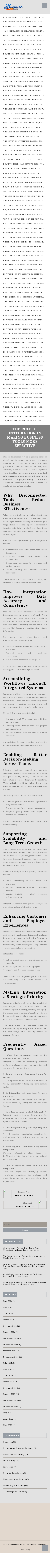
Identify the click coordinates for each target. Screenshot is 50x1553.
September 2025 (11, 1357)
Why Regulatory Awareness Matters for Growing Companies (24, 100)
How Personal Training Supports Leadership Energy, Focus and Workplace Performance (24, 26)
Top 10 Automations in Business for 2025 (24, 214)
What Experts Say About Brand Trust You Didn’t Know (24, 334)
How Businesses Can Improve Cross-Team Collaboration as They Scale (24, 164)
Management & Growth (14, 1479)
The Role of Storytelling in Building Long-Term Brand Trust (24, 132)
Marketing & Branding (14, 1485)
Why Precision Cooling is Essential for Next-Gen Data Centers (24, 205)
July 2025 (7, 1363)
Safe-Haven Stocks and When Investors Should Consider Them (24, 86)
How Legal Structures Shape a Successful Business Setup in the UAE (24, 54)
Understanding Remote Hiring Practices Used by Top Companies (24, 260)
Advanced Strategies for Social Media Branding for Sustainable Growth (24, 421)
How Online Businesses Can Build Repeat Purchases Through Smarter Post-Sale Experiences (24, 91)
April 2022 (8, 1419)
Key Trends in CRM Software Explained (23, 269)
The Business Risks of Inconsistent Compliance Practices (24, 136)
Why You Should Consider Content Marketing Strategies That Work (24, 219)
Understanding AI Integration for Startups (24, 251)
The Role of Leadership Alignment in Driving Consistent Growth (24, 72)
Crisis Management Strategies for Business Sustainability (24, 31)
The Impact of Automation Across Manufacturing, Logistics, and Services (24, 141)
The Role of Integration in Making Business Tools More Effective (24, 68)
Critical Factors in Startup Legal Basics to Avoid (24, 224)
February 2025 (10, 1388)
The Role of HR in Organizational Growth (24, 58)
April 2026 (8, 1313)
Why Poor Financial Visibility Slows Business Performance (24, 159)
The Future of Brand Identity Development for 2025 (24, 301)
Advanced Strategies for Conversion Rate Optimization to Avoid (24, 279)
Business (7, 1442)
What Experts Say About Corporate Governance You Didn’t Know (24, 389)
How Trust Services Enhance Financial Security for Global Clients (24, 127)
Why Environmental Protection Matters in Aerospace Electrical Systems (24, 118)
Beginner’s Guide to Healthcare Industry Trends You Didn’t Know (24, 384)
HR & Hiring (9, 1460)
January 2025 (9, 1394)
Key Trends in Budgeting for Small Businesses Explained (24, 233)
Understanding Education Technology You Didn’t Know (24, 407)
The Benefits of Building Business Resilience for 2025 (24, 370)
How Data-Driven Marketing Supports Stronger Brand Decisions (24, 95)
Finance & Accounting (13, 1454)
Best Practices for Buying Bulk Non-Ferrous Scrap (24, 182)
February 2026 (10, 1326)
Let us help (25, 1550)
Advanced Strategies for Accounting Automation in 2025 (24, 393)
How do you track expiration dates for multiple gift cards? (24, 210)
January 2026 (9, 1332)
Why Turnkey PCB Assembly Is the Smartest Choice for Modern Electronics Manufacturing (24, 228)
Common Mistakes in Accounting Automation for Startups (24, 324)
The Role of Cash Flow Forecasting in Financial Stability (24, 196)
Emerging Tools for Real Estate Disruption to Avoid (24, 357)
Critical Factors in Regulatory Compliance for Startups (24, 283)
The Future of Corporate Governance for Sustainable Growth (24, 265)
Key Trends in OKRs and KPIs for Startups (24, 320)
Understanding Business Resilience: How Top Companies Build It (24, 242)
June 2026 (7, 1301)
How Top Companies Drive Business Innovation (24, 292)
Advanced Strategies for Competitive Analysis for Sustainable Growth (24, 347)
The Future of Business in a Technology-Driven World (24, 104)
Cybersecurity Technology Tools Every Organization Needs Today (24, 17)
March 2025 (8, 1381)
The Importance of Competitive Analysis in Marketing (24, 22)
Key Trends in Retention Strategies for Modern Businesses (24, 329)
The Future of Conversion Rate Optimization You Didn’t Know (24, 375)
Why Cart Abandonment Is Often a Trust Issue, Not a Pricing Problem (24, 113)
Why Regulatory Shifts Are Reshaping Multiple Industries (24, 146)
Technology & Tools (13, 1491)
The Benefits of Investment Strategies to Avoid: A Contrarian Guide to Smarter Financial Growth (24, 416)
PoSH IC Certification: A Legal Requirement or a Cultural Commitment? (24, 123)
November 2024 (10, 1406)
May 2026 (7, 1307)
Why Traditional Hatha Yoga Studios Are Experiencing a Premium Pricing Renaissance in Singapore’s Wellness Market (24, 40)
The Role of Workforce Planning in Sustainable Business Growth (24, 109)
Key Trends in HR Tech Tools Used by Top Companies (24, 288)
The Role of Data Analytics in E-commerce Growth (24, 77)
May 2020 (7, 1425)
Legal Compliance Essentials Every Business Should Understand (24, 36)
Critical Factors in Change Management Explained (24, 237)
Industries (8, 1466)
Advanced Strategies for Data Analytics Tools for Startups (24, 379)
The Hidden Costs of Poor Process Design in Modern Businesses (24, 201)
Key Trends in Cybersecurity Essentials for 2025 (24, 274)
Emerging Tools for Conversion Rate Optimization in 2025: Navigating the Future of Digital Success (24, 361)
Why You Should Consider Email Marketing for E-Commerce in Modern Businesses (24, 412)
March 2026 (8, 1319)
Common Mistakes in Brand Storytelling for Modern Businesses (24, 343)
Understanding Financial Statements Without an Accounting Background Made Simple (24, 63)
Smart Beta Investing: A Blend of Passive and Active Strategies (24, 81)
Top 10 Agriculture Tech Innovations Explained (24, 306)
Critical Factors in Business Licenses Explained (24, 256)
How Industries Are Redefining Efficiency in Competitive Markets (24, 178)
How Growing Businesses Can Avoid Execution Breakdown (24, 173)
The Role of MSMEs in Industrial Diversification (24, 49)
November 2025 (10, 1344)
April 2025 (8, 1375)
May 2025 (7, 1369)
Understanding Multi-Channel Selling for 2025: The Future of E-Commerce (24, 338)
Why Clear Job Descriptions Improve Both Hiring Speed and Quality (24, 191)
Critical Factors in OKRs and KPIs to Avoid (24, 246)
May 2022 (7, 1412)
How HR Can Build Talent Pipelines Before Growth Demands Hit (24, 169)
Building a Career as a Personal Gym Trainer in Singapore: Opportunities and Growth (24, 45)
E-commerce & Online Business (18, 1448)
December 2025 (10, 1338)
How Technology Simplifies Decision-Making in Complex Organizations (24, 187)
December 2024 (10, 1400)
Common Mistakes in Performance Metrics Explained (24, 315)
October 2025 (9, 1350)
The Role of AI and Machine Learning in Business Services (24, 150)
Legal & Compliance (13, 1473)
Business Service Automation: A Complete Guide (24, 155)
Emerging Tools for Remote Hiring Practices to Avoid (24, 398)
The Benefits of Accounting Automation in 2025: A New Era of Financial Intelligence (24, 297)
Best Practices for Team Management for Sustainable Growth (24, 352)
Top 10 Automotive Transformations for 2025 (24, 402)
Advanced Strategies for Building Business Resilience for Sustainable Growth (24, 311)
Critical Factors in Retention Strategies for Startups (24, 366)
